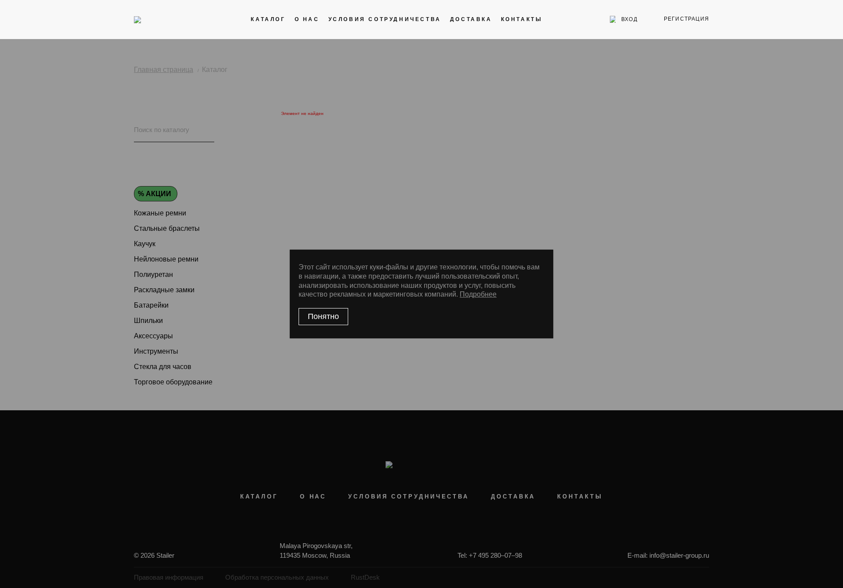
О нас (307, 19)
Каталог (268, 19)
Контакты (522, 19)
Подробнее (478, 294)
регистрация (686, 19)
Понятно (323, 316)
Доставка (471, 19)
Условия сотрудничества (384, 19)
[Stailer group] (159, 19)
